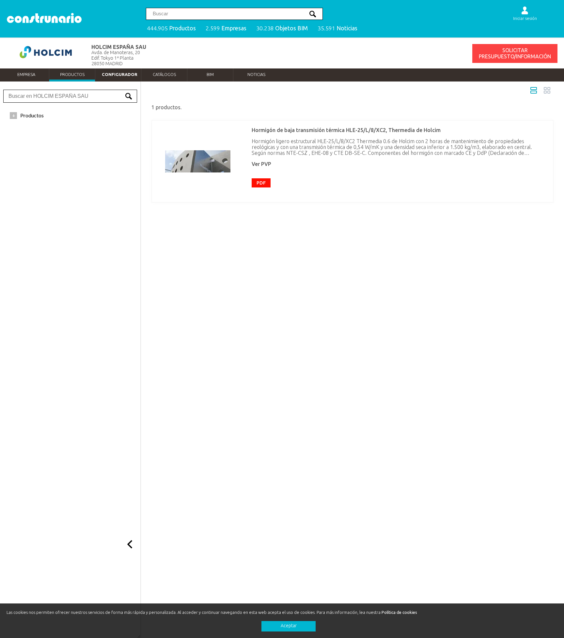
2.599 (226, 28)
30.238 (282, 28)
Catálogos (164, 74)
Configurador (119, 74)
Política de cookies (399, 612)
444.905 (171, 28)
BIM (210, 74)
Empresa (26, 74)
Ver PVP (261, 164)
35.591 (337, 28)
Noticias (256, 74)
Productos (72, 74)
